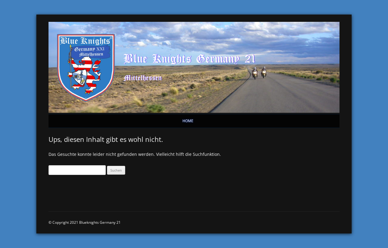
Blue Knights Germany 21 (190, 58)
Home (187, 120)
